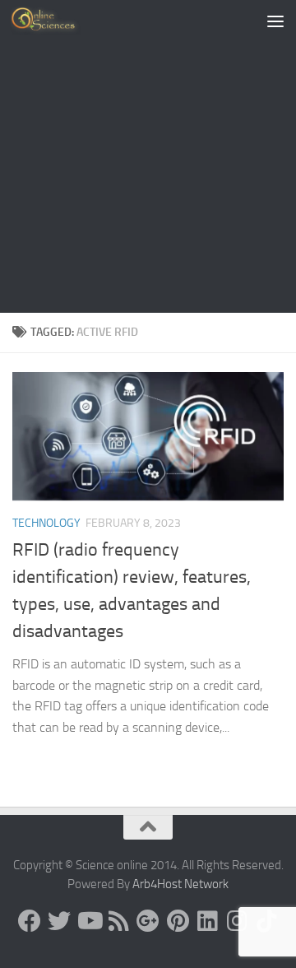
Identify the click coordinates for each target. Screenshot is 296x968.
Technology (46, 523)
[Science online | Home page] (57, 21)
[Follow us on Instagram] (236, 921)
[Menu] (275, 20)
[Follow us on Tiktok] (266, 921)
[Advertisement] (148, 156)
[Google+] (148, 921)
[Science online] (29, 921)
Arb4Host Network (180, 884)
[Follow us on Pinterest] (177, 921)
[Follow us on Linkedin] (207, 921)
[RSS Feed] (118, 921)
